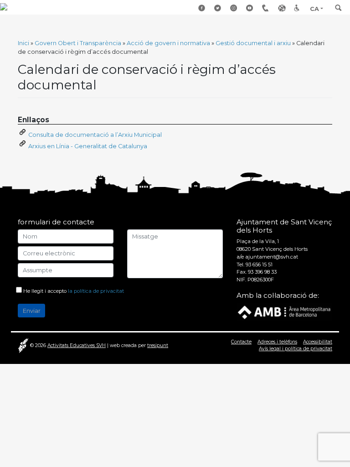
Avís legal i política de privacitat (295, 349)
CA (314, 8)
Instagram (234, 8)
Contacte (241, 342)
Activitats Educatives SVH (76, 345)
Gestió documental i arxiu (253, 43)
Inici (23, 43)
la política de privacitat (96, 291)
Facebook (202, 8)
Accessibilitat (298, 8)
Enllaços (282, 8)
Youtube (250, 8)
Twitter (218, 8)
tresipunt (157, 345)
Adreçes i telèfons (266, 8)
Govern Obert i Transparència (78, 43)
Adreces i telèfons (277, 342)
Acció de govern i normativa (168, 43)
